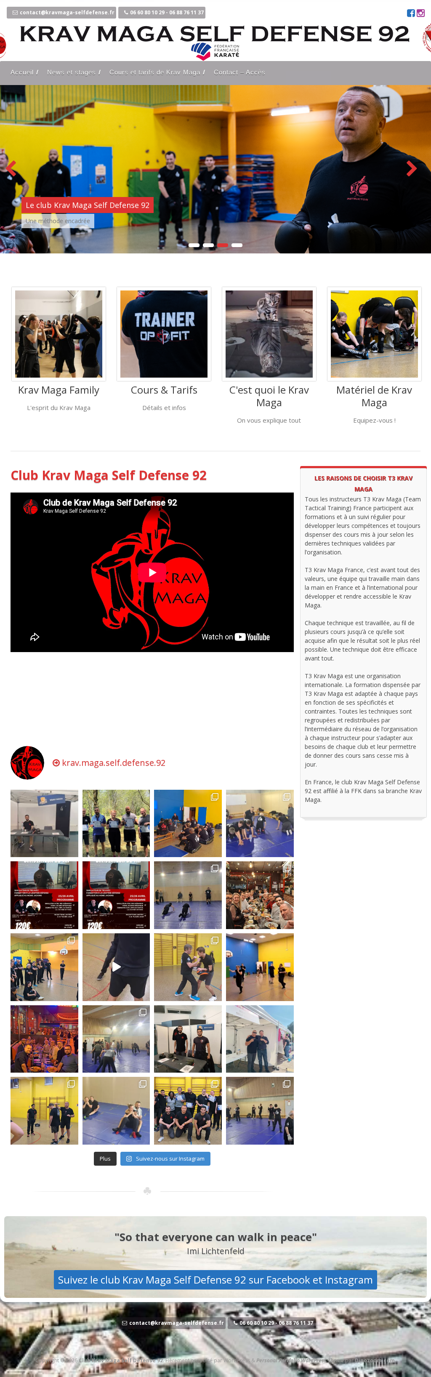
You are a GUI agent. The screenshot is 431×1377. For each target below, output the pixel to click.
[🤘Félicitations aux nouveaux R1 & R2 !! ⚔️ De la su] (188, 1111)
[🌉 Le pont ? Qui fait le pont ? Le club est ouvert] (44, 967)
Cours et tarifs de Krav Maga (154, 72)
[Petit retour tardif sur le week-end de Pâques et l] (260, 824)
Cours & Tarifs (164, 390)
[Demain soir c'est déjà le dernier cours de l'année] (116, 1111)
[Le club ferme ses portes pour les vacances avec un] (116, 824)
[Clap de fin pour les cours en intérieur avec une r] (44, 1111)
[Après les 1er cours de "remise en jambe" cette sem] (188, 1039)
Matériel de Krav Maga (374, 396)
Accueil (22, 72)
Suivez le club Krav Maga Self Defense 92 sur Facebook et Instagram (215, 1279)
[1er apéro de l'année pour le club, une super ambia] (44, 1039)
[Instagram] (421, 14)
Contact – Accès (240, 72)
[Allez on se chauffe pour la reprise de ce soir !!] (116, 967)
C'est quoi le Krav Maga (269, 396)
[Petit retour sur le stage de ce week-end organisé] (188, 967)
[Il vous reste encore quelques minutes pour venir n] (260, 1039)
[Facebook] (412, 14)
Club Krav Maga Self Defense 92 (109, 475)
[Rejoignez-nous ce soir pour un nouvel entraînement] (188, 895)
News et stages (71, 72)
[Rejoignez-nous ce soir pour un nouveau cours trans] (116, 1039)
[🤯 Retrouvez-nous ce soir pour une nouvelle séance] (260, 1111)
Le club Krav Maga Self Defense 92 (87, 205)
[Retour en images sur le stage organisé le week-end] (188, 824)
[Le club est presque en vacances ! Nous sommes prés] (44, 824)
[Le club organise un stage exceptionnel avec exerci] (116, 895)
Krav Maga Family (58, 390)
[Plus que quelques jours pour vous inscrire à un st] (44, 895)
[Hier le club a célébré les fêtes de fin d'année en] (260, 895)
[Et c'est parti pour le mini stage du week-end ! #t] (260, 967)
